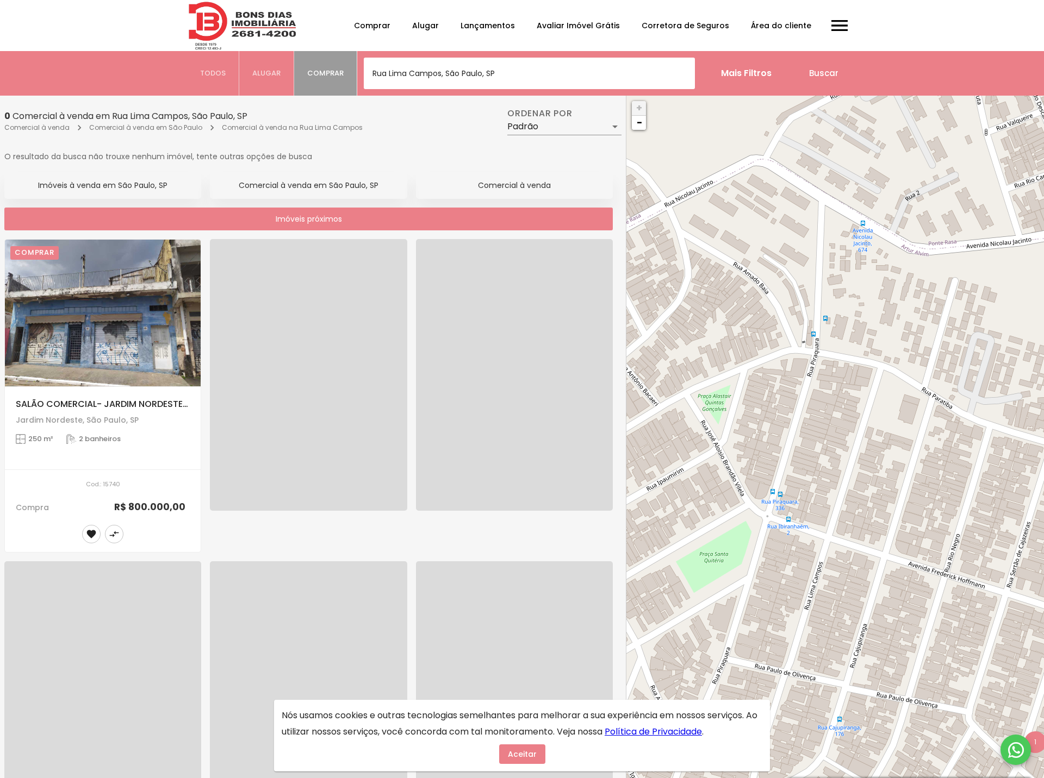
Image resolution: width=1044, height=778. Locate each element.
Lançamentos (488, 25)
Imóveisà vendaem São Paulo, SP (102, 185)
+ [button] (639, 108)
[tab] (213, 73)
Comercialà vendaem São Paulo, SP (308, 185)
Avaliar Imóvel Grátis (578, 25)
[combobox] (529, 73)
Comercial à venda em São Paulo (145, 127)
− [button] (639, 122)
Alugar (425, 25)
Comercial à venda (37, 127)
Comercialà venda (514, 185)
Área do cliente (781, 25)
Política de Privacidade (653, 731)
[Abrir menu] (839, 25)
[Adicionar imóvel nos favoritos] (91, 534)
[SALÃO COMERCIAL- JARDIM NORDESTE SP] (103, 313)
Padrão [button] (522, 126)
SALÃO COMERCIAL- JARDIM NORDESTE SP (105, 404)
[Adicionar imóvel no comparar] (114, 534)
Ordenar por (540, 113)
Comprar (372, 25)
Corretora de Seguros (685, 25)
